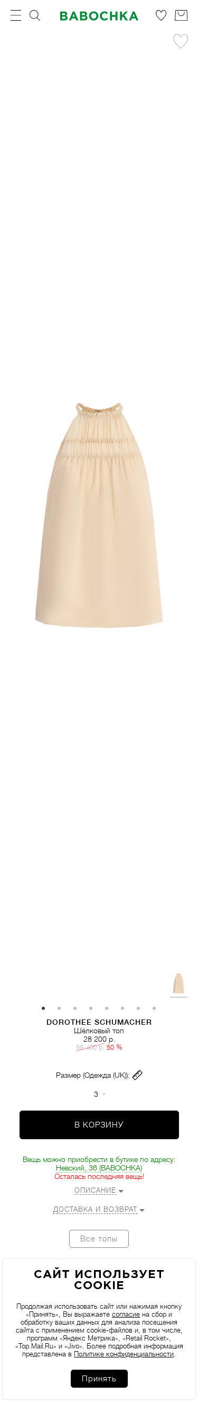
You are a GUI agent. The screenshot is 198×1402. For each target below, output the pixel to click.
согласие (126, 1314)
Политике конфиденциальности (124, 1354)
